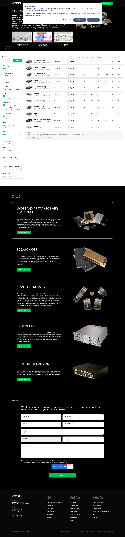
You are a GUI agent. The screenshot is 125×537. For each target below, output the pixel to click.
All (5, 89)
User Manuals (97, 505)
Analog (17, 89)
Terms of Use (74, 531)
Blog (94, 514)
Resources (50, 514)
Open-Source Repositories (101, 511)
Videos (95, 517)
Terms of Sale (84, 531)
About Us (50, 508)
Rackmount (73, 511)
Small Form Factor (75, 508)
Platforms (73, 502)
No (14, 144)
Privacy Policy (65, 531)
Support (49, 517)
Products (50, 505)
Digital (10, 89)
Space (72, 520)
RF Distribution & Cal (76, 514)
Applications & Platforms (54, 502)
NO (93, 19)
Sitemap (99, 531)
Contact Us (50, 511)
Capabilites (73, 517)
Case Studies (97, 508)
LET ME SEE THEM (66, 19)
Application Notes (98, 502)
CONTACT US (107, 3)
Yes (10, 144)
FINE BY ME (80, 19)
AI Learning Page (108, 531)
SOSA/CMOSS (74, 505)
